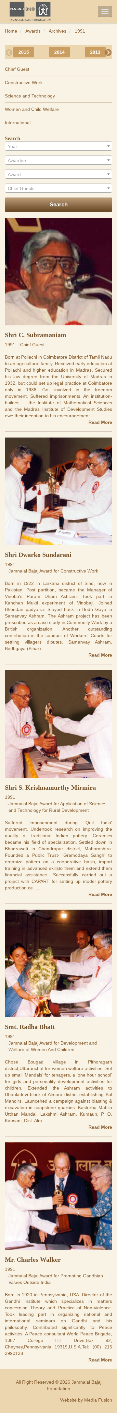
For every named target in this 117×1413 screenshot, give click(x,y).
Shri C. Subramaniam (35, 334)
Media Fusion (98, 1400)
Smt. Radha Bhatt (30, 1026)
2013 (95, 52)
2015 (24, 52)
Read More (100, 422)
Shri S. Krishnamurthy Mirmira (50, 787)
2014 (59, 52)
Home (11, 31)
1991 (80, 31)
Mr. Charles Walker (33, 1259)
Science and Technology (30, 95)
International (18, 122)
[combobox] (58, 146)
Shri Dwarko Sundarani (38, 554)
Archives (57, 31)
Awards (33, 31)
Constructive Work (24, 82)
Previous (9, 52)
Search (59, 204)
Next (108, 52)
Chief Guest (17, 69)
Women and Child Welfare (32, 109)
